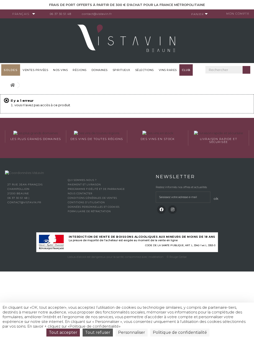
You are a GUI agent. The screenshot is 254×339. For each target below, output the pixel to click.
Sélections (144, 70)
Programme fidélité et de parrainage (96, 189)
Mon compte (237, 13)
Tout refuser (97, 332)
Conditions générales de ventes (92, 198)
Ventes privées (35, 70)
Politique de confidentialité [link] (180, 332)
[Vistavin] (127, 40)
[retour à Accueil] (12, 85)
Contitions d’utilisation (86, 202)
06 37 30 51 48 (60, 14)
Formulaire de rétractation (89, 211)
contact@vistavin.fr (97, 14)
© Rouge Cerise (177, 257)
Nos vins (60, 70)
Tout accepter (63, 332)
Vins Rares (168, 70)
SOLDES (11, 70)
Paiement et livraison (84, 184)
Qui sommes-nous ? (82, 180)
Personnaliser (131, 332)
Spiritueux (121, 70)
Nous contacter (80, 193)
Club (186, 70)
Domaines (100, 70)
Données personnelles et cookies (94, 206)
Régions (80, 70)
